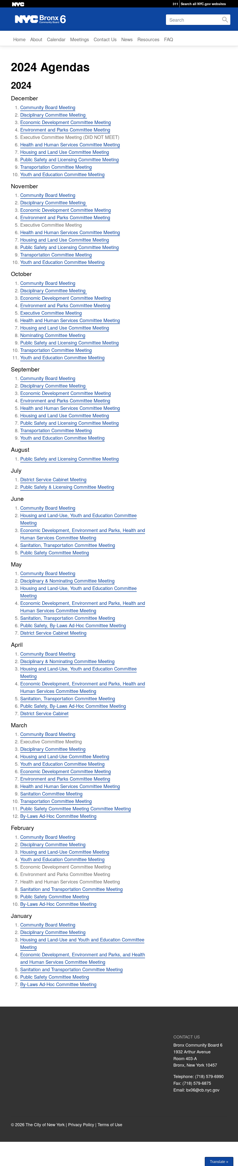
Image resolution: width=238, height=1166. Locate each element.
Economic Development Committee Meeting (65, 122)
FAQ (168, 39)
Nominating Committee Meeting (52, 335)
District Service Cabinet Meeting (53, 479)
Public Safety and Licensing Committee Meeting (69, 159)
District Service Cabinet (44, 713)
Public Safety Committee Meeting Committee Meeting (75, 808)
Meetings (79, 39)
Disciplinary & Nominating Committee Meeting (67, 580)
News (127, 39)
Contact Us (105, 39)
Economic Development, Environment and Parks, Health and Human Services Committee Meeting (82, 534)
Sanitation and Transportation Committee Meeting (71, 889)
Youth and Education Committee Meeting (62, 174)
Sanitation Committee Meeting (51, 793)
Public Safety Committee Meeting (54, 552)
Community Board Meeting (47, 107)
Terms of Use (110, 1124)
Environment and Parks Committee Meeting (65, 129)
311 (175, 3)
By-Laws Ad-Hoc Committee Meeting (58, 815)
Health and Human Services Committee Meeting (70, 144)
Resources (148, 39)
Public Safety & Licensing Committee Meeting (67, 486)
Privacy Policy (81, 1124)
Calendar (56, 39)
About (36, 39)
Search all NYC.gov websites (203, 3)
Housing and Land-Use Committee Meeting (64, 756)
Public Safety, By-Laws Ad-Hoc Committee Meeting (73, 625)
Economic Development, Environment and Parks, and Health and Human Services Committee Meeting (82, 958)
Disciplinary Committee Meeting (53, 114)
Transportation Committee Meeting (56, 166)
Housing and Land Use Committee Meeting (64, 151)
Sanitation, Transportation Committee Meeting (67, 545)
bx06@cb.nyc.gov (202, 1090)
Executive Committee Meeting (51, 312)
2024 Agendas (50, 66)
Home (19, 39)
